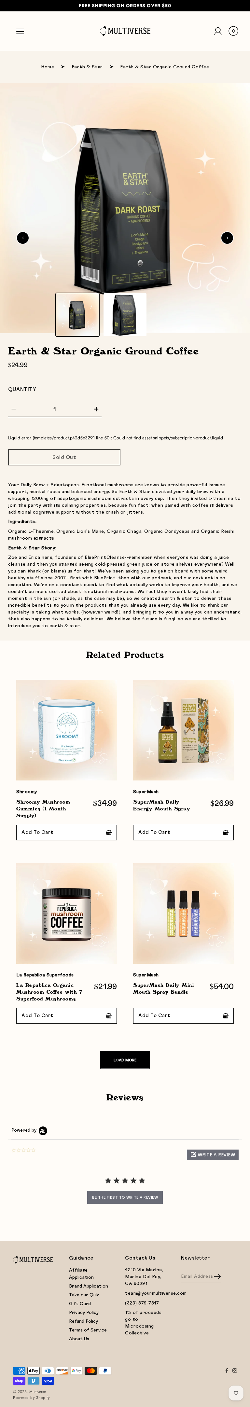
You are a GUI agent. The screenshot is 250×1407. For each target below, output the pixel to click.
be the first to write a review (125, 1197)
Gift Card (80, 1304)
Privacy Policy (84, 1312)
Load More (125, 1060)
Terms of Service (88, 1330)
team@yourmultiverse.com (156, 1293)
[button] (213, 1155)
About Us (79, 1339)
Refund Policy (83, 1321)
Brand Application (88, 1286)
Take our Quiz (84, 1295)
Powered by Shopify (31, 1397)
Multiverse (37, 1392)
